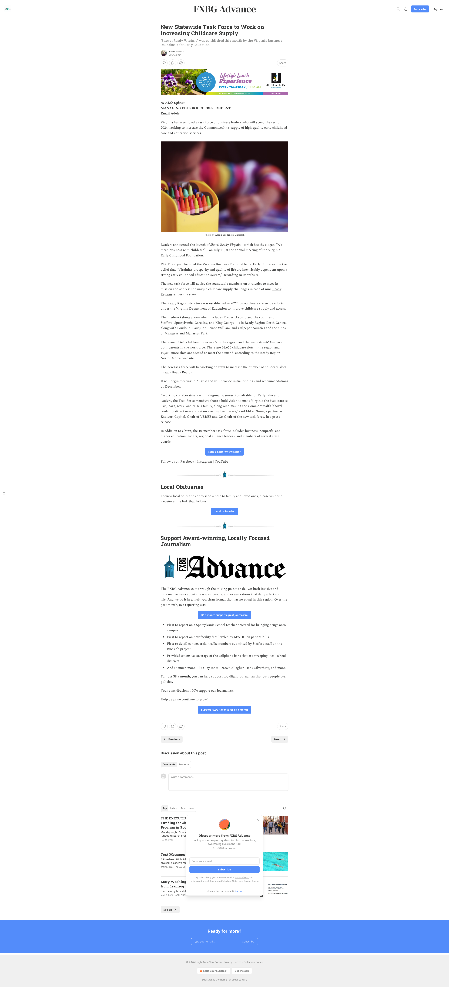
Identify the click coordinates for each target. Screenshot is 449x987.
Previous (174, 739)
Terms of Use (241, 877)
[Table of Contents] (3, 493)
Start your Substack (215, 970)
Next (277, 739)
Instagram (204, 461)
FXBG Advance (178, 588)
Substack (207, 979)
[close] (258, 820)
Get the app (242, 970)
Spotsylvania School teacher (216, 625)
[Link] (156, 487)
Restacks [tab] (184, 764)
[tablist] (176, 764)
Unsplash (239, 235)
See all (167, 909)
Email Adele (170, 113)
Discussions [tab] (187, 808)
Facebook (187, 461)
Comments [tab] (169, 764)
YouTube (221, 461)
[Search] (398, 8)
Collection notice (253, 962)
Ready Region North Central (266, 322)
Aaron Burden (222, 235)
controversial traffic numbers (209, 643)
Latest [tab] (173, 808)
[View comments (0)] (172, 62)
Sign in (438, 9)
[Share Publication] (405, 8)
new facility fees (205, 637)
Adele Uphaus (176, 51)
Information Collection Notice (223, 881)
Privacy (228, 962)
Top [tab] (165, 808)
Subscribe (420, 9)
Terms (237, 962)
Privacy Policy (251, 881)
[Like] (164, 62)
